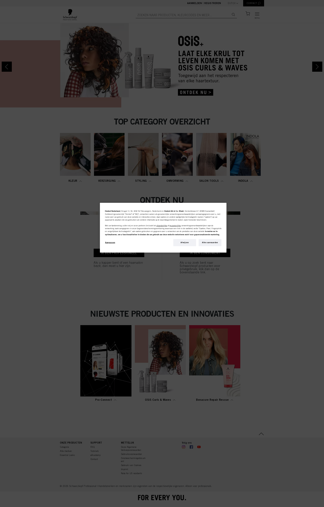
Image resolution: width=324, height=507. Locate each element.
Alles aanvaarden (210, 242)
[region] (163, 228)
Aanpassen (110, 242)
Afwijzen (185, 242)
